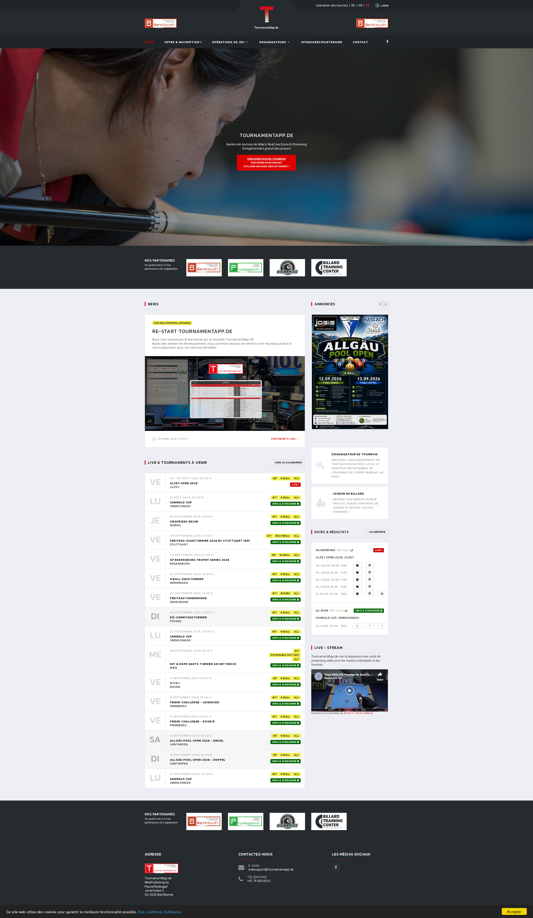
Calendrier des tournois (332, 5)
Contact (360, 42)
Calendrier (377, 532)
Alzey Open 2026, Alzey (335, 557)
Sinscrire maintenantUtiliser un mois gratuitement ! (266, 162)
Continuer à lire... (284, 439)
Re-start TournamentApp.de (192, 331)
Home (149, 42)
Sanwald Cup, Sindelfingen (337, 618)
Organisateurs (272, 42)
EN (360, 5)
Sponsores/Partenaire (321, 42)
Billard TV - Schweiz (354, 713)
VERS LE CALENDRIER (288, 462)
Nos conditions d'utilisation (160, 911)
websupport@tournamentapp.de (271, 869)
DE (353, 5)
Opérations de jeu (228, 42)
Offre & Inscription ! (183, 42)
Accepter (514, 911)
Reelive (369, 713)
